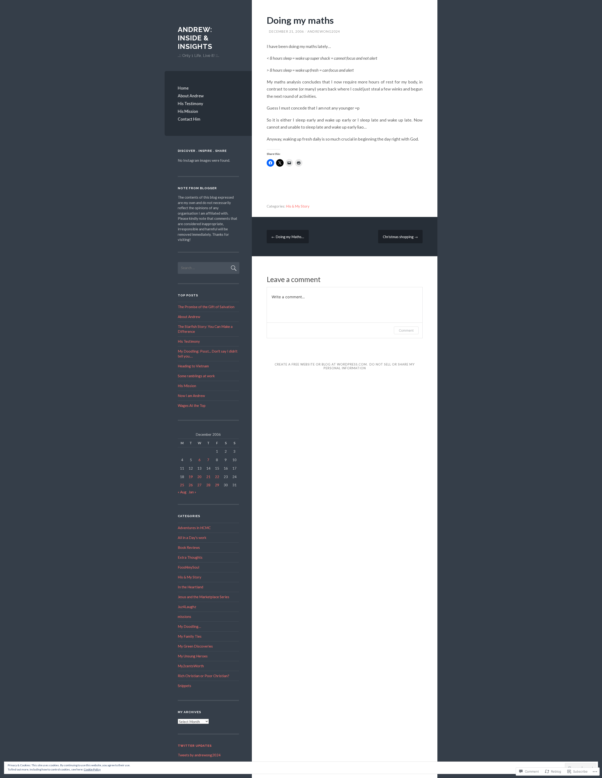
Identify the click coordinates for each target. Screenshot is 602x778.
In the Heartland (190, 587)
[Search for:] (208, 268)
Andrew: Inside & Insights (195, 38)
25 (182, 485)
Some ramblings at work (196, 376)
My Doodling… (189, 626)
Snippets (184, 686)
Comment (406, 330)
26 (191, 485)
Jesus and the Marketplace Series (203, 597)
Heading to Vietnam (193, 366)
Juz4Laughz (187, 607)
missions (184, 616)
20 (199, 477)
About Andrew (191, 95)
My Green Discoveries (195, 646)
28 (208, 485)
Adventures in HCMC (194, 528)
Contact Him (189, 119)
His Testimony (190, 103)
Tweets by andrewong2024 (199, 755)
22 (217, 477)
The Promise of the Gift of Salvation (206, 307)
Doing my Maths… (287, 237)
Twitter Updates (195, 745)
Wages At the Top (192, 405)
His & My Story (297, 206)
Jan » (192, 492)
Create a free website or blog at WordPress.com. (321, 364)
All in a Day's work (192, 537)
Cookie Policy (92, 769)
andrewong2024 (323, 31)
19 (191, 477)
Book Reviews (189, 547)
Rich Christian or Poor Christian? (203, 676)
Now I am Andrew (191, 395)
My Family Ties (190, 636)
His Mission (188, 111)
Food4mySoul (188, 567)
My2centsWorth (191, 666)
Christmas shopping (400, 237)
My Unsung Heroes (193, 656)
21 (208, 477)
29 (217, 485)
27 (199, 485)
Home (183, 88)
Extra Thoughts (190, 557)
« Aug (182, 492)
